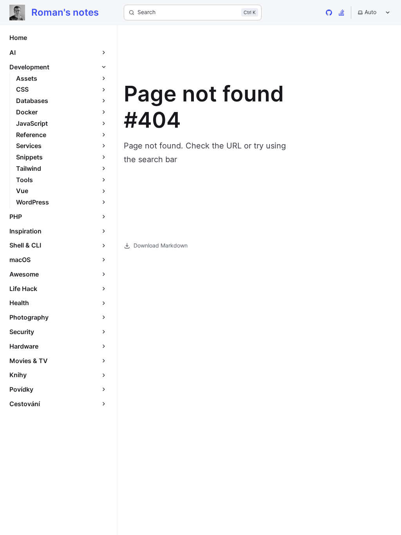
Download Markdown (161, 245)
